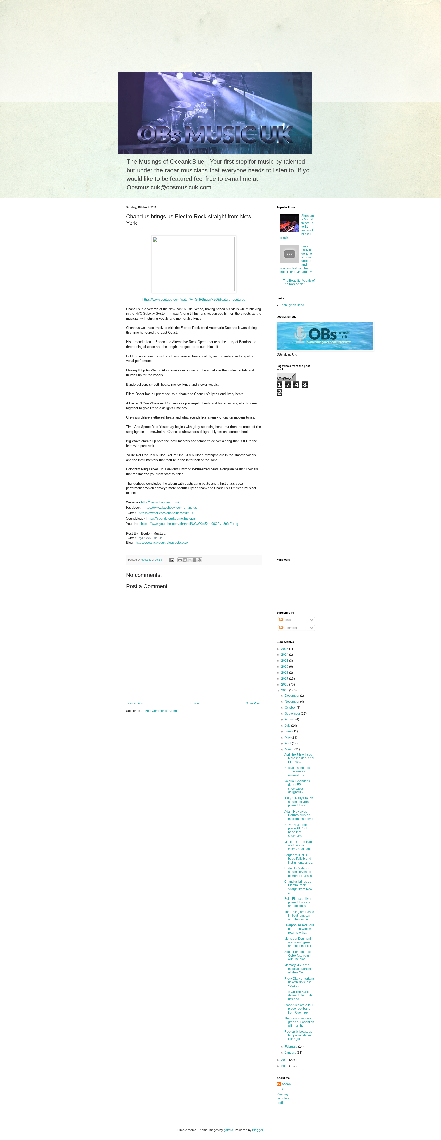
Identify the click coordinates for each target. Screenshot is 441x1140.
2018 (285, 672)
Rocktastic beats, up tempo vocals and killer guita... (298, 1035)
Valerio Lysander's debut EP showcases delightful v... (297, 786)
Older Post (253, 703)
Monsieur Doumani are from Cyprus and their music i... (298, 942)
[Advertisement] (38, 32)
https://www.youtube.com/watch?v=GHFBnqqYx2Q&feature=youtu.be (193, 299)
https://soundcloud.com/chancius (170, 518)
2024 (285, 654)
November (292, 701)
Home (194, 703)
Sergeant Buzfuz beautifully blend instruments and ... (298, 858)
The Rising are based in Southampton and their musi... (299, 915)
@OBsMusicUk (150, 538)
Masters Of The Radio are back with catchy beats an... (299, 845)
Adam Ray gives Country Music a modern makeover (298, 815)
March (289, 749)
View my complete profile (283, 1099)
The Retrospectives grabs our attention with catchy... (299, 1022)
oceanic (286, 1086)
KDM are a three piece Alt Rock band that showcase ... (296, 830)
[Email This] (179, 559)
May (288, 737)
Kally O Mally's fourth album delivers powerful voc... (298, 801)
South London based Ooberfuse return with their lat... (298, 955)
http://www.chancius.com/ (160, 502)
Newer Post (135, 703)
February (291, 1046)
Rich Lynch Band (292, 305)
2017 (285, 678)
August (290, 719)
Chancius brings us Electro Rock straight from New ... (298, 887)
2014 (285, 1060)
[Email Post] (171, 559)
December (292, 696)
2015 (285, 690)
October (291, 708)
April (288, 743)
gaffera (228, 1130)
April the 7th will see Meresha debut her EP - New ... (299, 758)
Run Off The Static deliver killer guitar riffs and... (299, 995)
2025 (285, 649)
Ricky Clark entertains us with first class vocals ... (299, 982)
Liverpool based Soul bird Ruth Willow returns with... (299, 928)
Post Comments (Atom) (161, 711)
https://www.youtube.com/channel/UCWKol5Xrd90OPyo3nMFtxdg (189, 524)
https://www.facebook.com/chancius (170, 507)
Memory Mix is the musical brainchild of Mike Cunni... (298, 968)
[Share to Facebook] (194, 559)
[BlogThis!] (184, 559)
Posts (287, 620)
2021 (285, 660)
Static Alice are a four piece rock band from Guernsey (298, 1008)
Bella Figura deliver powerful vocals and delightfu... (297, 902)
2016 (285, 684)
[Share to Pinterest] (199, 559)
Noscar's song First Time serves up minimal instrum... (298, 771)
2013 (285, 1066)
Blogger (257, 1130)
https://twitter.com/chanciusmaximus (166, 513)
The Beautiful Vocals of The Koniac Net (299, 282)
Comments (290, 628)
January (291, 1052)
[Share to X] (189, 559)
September (293, 713)
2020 (285, 666)
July (288, 725)
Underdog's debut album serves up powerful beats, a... (299, 872)
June (288, 731)
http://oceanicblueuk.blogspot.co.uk (162, 542)
